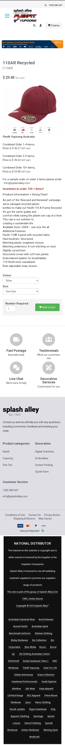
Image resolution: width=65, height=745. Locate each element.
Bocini (42, 647)
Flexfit (6, 451)
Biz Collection (39, 640)
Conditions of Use (15, 515)
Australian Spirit (40, 626)
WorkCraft (34, 736)
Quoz (28, 702)
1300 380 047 (55, 5)
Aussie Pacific (20, 626)
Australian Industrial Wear (21, 619)
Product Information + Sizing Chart (25, 194)
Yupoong (8, 458)
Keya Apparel (46, 688)
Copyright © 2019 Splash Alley (32, 605)
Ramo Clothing (43, 702)
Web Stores (45, 518)
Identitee (16, 688)
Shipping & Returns (24, 518)
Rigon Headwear (38, 709)
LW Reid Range (15, 695)
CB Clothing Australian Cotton (34, 654)
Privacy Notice (52, 515)
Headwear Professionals (24, 681)
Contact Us (34, 515)
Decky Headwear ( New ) (35, 661)
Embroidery (41, 458)
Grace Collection (46, 674)
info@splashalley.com (17, 183)
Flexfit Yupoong (31, 667)
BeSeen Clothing (43, 633)
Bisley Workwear (19, 640)
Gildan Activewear (23, 674)
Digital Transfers (44, 451)
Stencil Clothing (33, 723)
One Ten (7, 465)
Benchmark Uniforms (20, 633)
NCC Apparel (33, 695)
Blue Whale (30, 647)
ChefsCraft (13, 661)
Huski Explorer (49, 681)
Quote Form (42, 471)
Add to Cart (48, 307)
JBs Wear (30, 688)
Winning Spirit (51, 730)
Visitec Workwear (30, 730)
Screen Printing (44, 465)
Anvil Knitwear (46, 619)
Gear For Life (50, 667)
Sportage (38, 716)
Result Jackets (17, 709)
